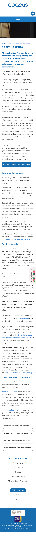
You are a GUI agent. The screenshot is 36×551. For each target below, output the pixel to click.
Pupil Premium (18, 477)
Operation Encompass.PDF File (16, 426)
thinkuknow (24, 318)
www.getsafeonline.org (11, 410)
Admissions (18, 463)
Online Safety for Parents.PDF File (18, 433)
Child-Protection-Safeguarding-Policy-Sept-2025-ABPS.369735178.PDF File (18, 448)
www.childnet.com (9, 392)
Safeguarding (25, 43)
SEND (18, 486)
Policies (18, 495)
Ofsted (18, 472)
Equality (18, 499)
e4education (23, 523)
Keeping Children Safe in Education (16, 165)
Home (4, 43)
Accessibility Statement (16, 525)
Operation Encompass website (17, 239)
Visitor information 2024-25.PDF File (18, 440)
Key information (13, 43)
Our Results (18, 467)
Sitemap (4, 525)
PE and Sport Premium (18, 481)
